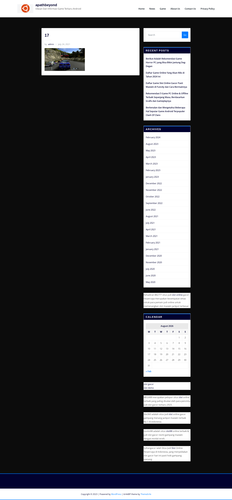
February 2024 (153, 137)
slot (181, 397)
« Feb (148, 371)
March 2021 (152, 236)
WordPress (116, 494)
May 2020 (150, 282)
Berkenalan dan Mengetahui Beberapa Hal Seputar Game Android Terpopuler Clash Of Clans (165, 111)
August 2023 (152, 143)
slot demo (149, 387)
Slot (173, 448)
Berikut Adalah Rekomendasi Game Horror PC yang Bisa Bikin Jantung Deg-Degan (166, 62)
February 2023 (153, 170)
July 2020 (150, 268)
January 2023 (152, 176)
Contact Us (190, 8)
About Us (175, 8)
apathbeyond (46, 5)
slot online (177, 294)
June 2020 (151, 275)
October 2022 (153, 196)
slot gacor (149, 384)
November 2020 (154, 262)
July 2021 (150, 222)
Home (141, 8)
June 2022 (151, 209)
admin (49, 44)
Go (185, 34)
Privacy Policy (208, 8)
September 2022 (154, 203)
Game (163, 8)
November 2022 (154, 190)
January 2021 (152, 249)
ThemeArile (146, 494)
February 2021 (153, 242)
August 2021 (152, 216)
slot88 (169, 431)
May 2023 (150, 150)
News (152, 8)
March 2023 (152, 163)
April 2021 (151, 229)
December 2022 (154, 183)
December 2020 (154, 255)
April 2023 (151, 157)
